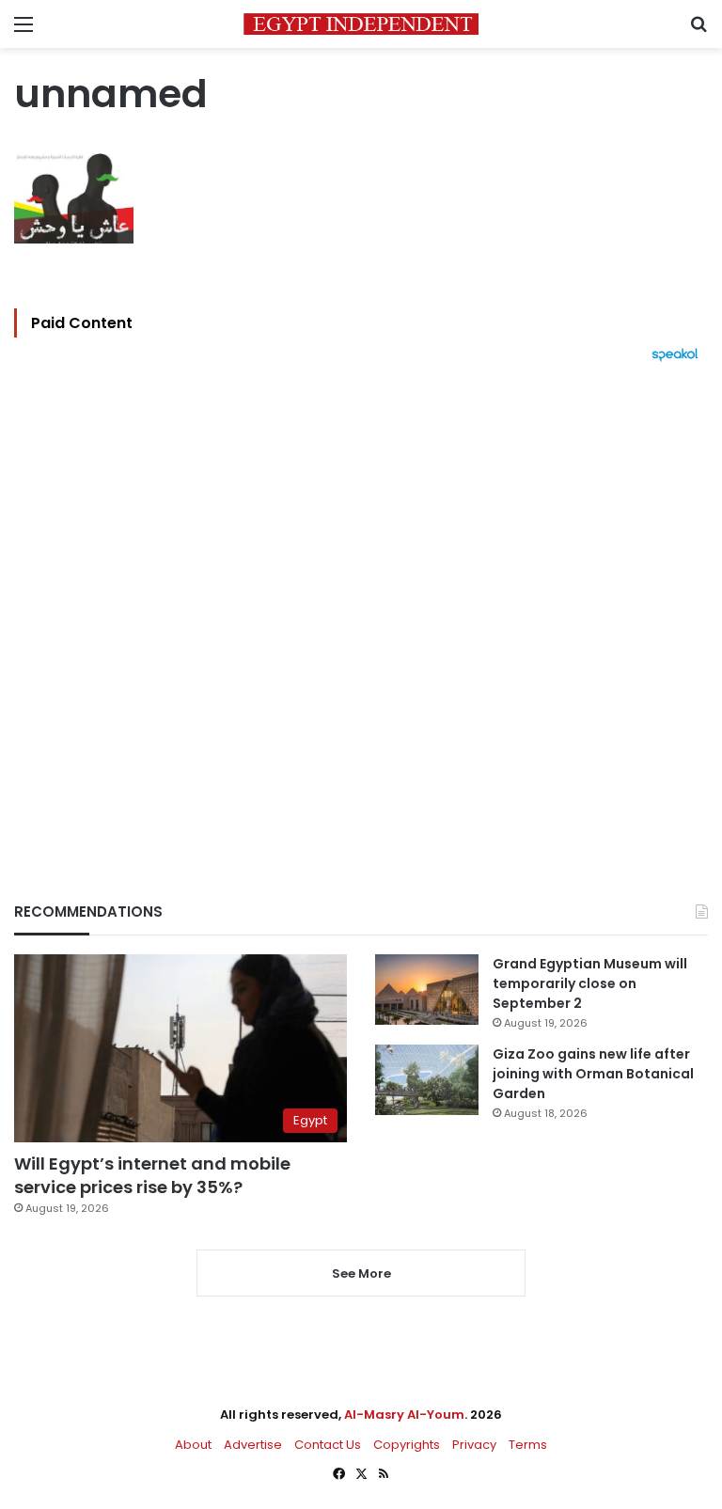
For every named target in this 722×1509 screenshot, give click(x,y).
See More (361, 1273)
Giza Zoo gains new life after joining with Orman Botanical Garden (593, 1074)
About (193, 1445)
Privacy (474, 1445)
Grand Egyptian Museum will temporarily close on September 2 (590, 983)
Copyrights (406, 1445)
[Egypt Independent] (361, 24)
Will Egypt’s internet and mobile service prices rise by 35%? (152, 1175)
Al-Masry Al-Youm (404, 1414)
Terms (528, 1445)
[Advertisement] (361, 600)
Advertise (253, 1445)
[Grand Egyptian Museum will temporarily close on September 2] (427, 989)
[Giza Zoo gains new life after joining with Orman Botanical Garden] (427, 1080)
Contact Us (327, 1445)
